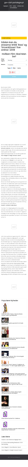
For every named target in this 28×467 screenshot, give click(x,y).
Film (11, 6)
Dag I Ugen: (3, 60)
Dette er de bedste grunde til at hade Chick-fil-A (12, 323)
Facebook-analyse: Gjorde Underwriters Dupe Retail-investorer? (13, 429)
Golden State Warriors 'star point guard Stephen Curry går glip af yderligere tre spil (14, 374)
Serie (19, 68)
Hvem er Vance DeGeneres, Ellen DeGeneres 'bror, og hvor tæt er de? (12, 383)
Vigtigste (5, 6)
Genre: (3, 64)
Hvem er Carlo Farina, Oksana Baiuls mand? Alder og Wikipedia (12, 314)
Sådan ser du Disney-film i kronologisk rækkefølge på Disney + (13, 357)
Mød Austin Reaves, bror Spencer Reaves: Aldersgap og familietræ (13, 338)
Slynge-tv (12, 160)
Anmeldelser (13, 8)
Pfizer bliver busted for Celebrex (11, 418)
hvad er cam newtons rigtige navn (11, 439)
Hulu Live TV (15, 238)
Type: (9, 68)
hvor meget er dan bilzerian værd (11, 447)
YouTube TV (23, 189)
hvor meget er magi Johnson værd (11, 155)
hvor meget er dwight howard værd (12, 450)
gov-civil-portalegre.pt (14, 2)
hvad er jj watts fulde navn (9, 205)
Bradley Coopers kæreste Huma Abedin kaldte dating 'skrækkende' (13, 347)
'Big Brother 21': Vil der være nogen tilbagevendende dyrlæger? (11, 392)
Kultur (14, 6)
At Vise (14, 76)
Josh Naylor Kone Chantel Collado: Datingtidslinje (12, 407)
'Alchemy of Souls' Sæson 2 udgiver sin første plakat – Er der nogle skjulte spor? (13, 365)
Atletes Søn (20, 6)
